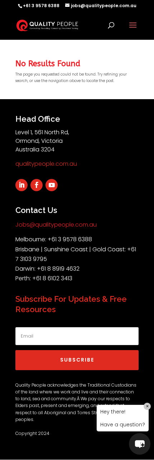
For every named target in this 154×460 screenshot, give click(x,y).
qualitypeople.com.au (46, 164)
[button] (139, 444)
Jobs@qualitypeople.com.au (56, 225)
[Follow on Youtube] (51, 185)
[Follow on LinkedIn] (21, 185)
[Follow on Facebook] (36, 185)
